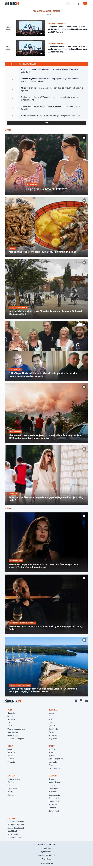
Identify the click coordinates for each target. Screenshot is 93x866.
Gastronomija (54, 795)
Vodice (51, 713)
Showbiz (10, 749)
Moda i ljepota (54, 782)
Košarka (52, 752)
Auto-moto (53, 792)
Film (9, 785)
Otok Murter (54, 729)
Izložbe (10, 792)
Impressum (47, 848)
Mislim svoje (12, 834)
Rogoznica (53, 739)
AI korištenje (46, 859)
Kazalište (11, 782)
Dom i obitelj (54, 798)
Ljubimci (52, 808)
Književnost (12, 789)
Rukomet (52, 756)
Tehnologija (53, 789)
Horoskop (53, 804)
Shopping (52, 779)
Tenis (51, 765)
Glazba (10, 756)
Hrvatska (11, 719)
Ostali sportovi (54, 768)
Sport (52, 746)
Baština (10, 795)
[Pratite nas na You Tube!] (86, 700)
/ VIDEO (8, 508)
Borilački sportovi (56, 759)
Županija (53, 710)
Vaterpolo (53, 762)
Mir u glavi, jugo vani (15, 825)
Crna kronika (12, 732)
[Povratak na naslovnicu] (35, 3)
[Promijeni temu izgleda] (68, 3)
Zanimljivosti (54, 811)
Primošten (53, 735)
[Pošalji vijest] (79, 3)
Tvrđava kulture (13, 779)
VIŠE (46, 123)
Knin (50, 719)
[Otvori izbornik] (85, 3)
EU (8, 723)
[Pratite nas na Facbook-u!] (76, 700)
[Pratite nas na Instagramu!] (81, 700)
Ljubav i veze (54, 801)
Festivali (10, 759)
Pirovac (52, 732)
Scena (10, 746)
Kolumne (11, 818)
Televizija (11, 762)
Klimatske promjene (15, 739)
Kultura (11, 776)
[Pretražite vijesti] (74, 3)
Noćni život (11, 752)
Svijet (9, 726)
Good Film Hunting (15, 831)
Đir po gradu (12, 735)
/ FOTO (8, 130)
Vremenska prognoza (16, 729)
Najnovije (11, 713)
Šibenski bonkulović (15, 821)
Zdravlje (52, 785)
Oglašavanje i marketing (46, 855)
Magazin (53, 776)
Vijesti (10, 710)
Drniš (51, 723)
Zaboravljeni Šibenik (15, 828)
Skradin (52, 726)
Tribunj (51, 716)
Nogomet (52, 749)
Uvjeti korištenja (46, 852)
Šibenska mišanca (14, 837)
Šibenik (10, 716)
